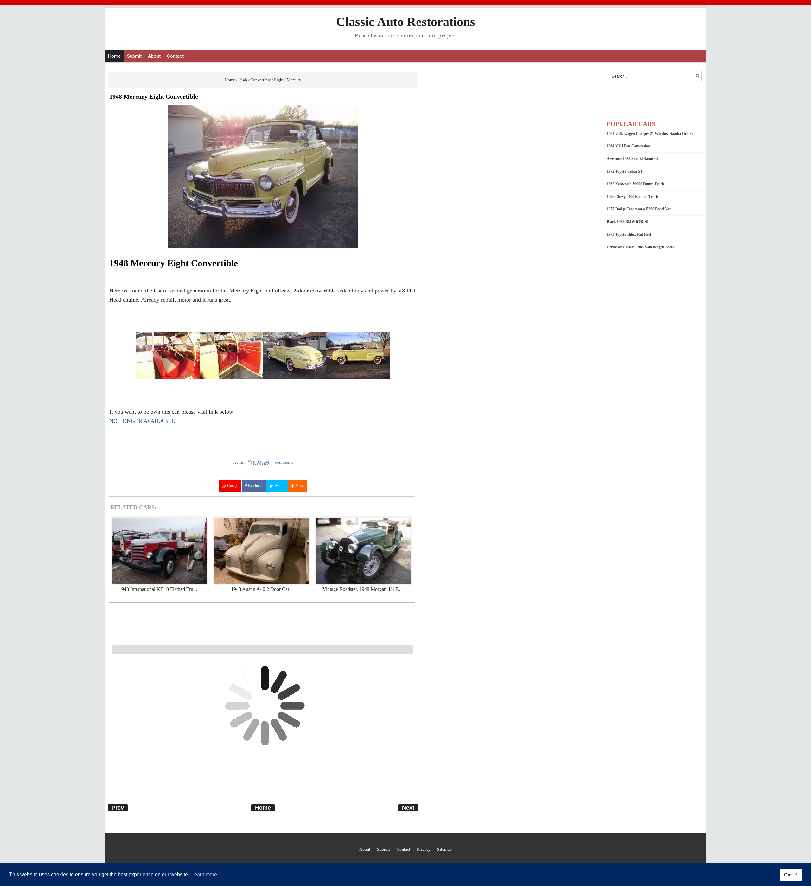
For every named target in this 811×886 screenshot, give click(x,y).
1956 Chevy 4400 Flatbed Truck (632, 196)
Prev (118, 807)
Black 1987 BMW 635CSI (627, 222)
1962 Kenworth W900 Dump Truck (635, 184)
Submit (134, 56)
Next (408, 807)
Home (114, 56)
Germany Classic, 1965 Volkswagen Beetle (641, 247)
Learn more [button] (204, 874)
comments (284, 462)
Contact (175, 56)
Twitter (278, 485)
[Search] (698, 79)
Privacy (424, 849)
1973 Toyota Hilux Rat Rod (629, 234)
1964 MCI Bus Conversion (628, 146)
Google (232, 485)
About (154, 56)
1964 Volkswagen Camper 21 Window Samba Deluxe (650, 133)
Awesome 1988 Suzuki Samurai (632, 158)
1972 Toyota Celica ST (625, 171)
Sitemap (444, 849)
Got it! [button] (791, 874)
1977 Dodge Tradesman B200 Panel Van (639, 209)
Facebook (255, 485)
